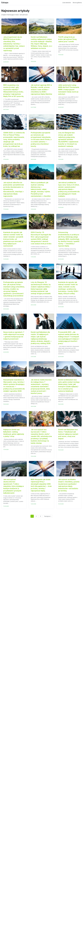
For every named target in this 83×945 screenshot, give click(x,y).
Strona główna (77, 2)
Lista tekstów (66, 2)
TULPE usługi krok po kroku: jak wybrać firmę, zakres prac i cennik (67, 39)
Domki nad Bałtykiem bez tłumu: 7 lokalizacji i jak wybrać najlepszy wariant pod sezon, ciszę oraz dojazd (68, 434)
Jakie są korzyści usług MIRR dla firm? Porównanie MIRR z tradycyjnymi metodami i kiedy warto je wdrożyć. (68, 89)
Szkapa (4, 2)
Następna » (47, 516)
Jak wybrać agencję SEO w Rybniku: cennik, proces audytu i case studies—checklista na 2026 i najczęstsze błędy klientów (41, 89)
